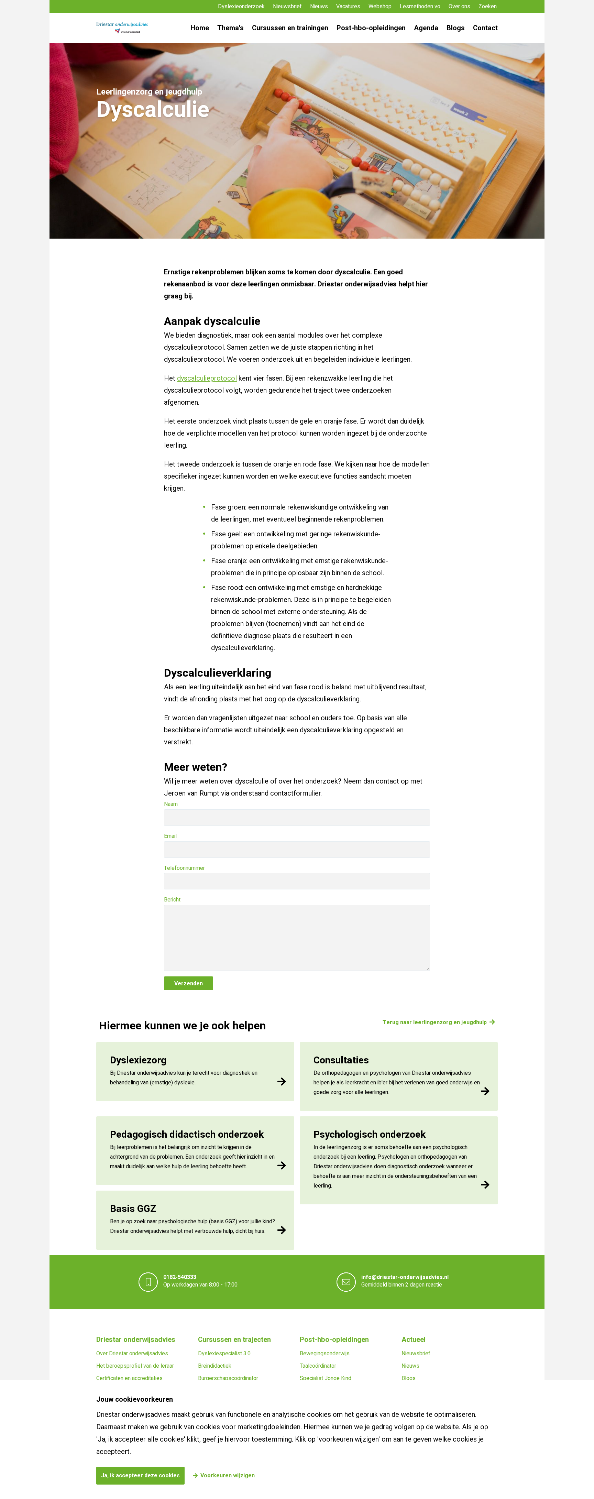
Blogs (456, 28)
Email (170, 836)
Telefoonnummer (184, 868)
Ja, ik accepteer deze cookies (140, 1475)
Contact (485, 28)
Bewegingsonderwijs (325, 1353)
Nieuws (319, 6)
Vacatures (348, 6)
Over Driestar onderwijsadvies (132, 1353)
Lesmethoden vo (420, 6)
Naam (171, 804)
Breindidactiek (214, 1366)
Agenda (426, 28)
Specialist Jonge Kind (325, 1378)
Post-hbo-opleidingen (371, 28)
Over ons (459, 6)
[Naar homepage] (122, 28)
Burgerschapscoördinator (228, 1378)
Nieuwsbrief (287, 6)
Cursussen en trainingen (290, 28)
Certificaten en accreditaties (129, 1378)
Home (199, 28)
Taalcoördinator (318, 1366)
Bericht (172, 900)
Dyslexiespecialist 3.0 (224, 1353)
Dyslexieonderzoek (241, 6)
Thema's (230, 28)
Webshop (380, 6)
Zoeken (487, 6)
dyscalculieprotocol (207, 378)
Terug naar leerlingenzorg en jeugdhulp (435, 1022)
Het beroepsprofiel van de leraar (135, 1366)
